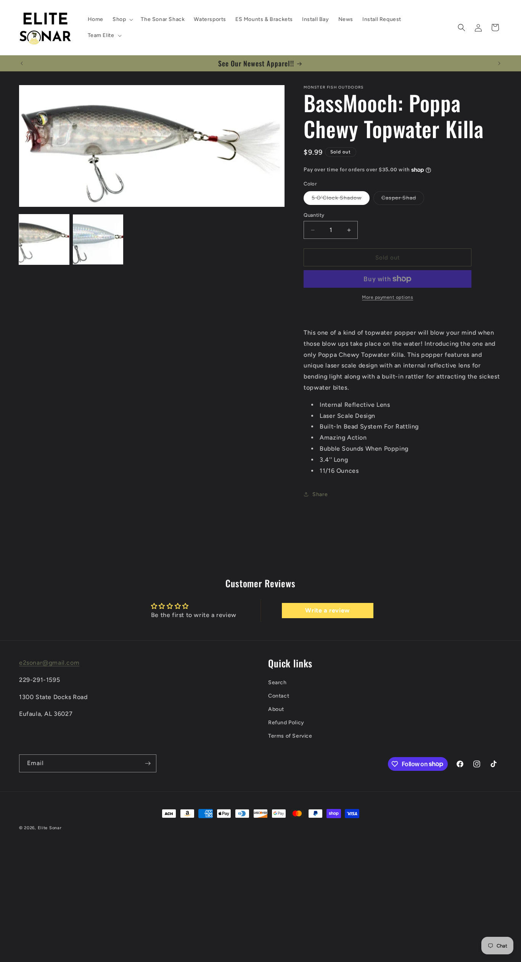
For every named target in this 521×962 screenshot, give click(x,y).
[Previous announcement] (21, 63)
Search (277, 682)
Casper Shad (402, 199)
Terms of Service (290, 736)
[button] (122, 19)
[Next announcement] (499, 63)
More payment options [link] (387, 297)
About (276, 709)
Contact (278, 696)
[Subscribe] (147, 763)
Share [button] (320, 494)
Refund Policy (286, 722)
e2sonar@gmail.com (49, 662)
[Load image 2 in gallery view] (98, 239)
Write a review (327, 610)
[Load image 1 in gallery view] (44, 239)
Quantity (314, 215)
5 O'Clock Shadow (341, 199)
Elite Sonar (50, 827)
